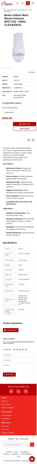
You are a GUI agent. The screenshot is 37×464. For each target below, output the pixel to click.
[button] (7, 68)
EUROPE (15, 454)
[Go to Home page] (6, 3)
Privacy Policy (6, 404)
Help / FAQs (5, 429)
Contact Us (5, 426)
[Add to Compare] (33, 140)
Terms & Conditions (7, 407)
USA (18, 456)
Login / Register (6, 415)
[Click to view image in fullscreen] (18, 47)
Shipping (4, 433)
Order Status (5, 418)
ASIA (16, 452)
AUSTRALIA (24, 452)
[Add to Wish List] (29, 140)
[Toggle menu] (33, 3)
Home (2, 8)
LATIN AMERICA (25, 454)
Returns (11, 433)
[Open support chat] (32, 459)
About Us (4, 401)
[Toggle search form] (17, 3)
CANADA (6, 454)
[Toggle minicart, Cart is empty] (28, 3)
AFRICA (9, 452)
